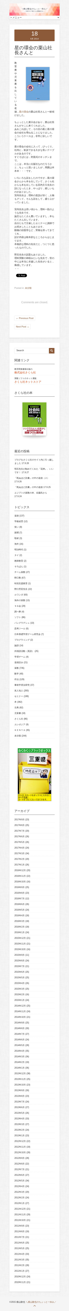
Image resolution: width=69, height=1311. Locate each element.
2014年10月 (20, 1017)
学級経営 (18, 521)
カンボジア (19, 724)
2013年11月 (20, 1079)
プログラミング (22, 640)
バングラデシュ (22, 623)
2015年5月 (19, 977)
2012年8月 (19, 1163)
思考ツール (19, 628)
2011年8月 (19, 1231)
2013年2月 (19, 1130)
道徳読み (18, 662)
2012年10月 (20, 1152)
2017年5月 (19, 842)
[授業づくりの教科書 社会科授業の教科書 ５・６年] (34, 420)
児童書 (17, 713)
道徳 (16, 515)
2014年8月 (19, 1028)
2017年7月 (19, 831)
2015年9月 (19, 955)
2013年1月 (19, 1135)
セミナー (18, 696)
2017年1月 (19, 864)
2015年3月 (19, 989)
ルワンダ (18, 594)
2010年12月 (20, 1276)
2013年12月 (20, 1073)
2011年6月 (19, 1242)
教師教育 (18, 561)
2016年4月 (19, 915)
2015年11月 (20, 943)
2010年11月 (20, 1282)
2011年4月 (19, 1254)
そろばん (18, 566)
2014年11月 (20, 1011)
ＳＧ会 (17, 606)
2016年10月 (20, 881)
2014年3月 (19, 1056)
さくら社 (18, 719)
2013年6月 (19, 1107)
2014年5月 (19, 1045)
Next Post (22, 326)
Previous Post (24, 318)
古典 (16, 707)
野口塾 (17, 578)
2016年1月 (19, 932)
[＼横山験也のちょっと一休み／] (34, 15)
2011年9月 (19, 1226)
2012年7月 (19, 1169)
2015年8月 (19, 960)
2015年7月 (19, 966)
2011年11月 (20, 1214)
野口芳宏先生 (20, 589)
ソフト (17, 617)
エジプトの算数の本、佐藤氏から (30, 493)
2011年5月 (19, 1248)
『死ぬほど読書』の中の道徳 (28, 487)
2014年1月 (19, 1068)
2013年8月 (19, 1096)
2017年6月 (19, 836)
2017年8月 (19, 825)
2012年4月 (19, 1186)
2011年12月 (20, 1209)
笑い (16, 527)
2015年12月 (20, 938)
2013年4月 (19, 1118)
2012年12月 (20, 1141)
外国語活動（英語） (24, 651)
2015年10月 (20, 949)
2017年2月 (19, 859)
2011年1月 (19, 1271)
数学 (16, 673)
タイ (16, 555)
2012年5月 (19, 1180)
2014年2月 (19, 1062)
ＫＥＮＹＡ (19, 730)
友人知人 (18, 690)
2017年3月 (19, 853)
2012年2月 (19, 1197)
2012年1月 (19, 1203)
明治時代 (18, 549)
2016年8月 (19, 893)
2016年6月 (19, 904)
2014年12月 (20, 1005)
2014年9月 (19, 1022)
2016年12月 (20, 870)
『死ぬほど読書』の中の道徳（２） (31, 478)
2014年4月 (19, 1051)
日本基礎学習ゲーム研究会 (27, 634)
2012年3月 (19, 1192)
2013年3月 (19, 1124)
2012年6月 (19, 1175)
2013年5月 (19, 1113)
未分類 (28, 288)
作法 (16, 679)
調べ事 (17, 611)
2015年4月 (19, 983)
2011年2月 (19, 1265)
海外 (16, 544)
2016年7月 (19, 898)
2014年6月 (19, 1039)
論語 (16, 645)
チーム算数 (19, 572)
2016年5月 (19, 910)
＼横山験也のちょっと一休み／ (41, 1302)
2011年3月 (19, 1259)
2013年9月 (19, 1090)
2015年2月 (19, 994)
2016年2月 (19, 926)
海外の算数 (19, 600)
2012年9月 (19, 1158)
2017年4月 (19, 848)
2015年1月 (19, 1000)
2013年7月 (19, 1101)
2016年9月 (19, 887)
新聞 (16, 532)
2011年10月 (20, 1220)
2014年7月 (19, 1034)
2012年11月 (20, 1147)
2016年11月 (20, 876)
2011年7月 (19, 1237)
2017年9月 (19, 819)
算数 (16, 668)
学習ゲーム (19, 657)
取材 (16, 538)
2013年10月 (20, 1084)
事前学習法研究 (22, 685)
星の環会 (23, 111)
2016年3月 (19, 921)
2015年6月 (19, 972)
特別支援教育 (20, 583)
